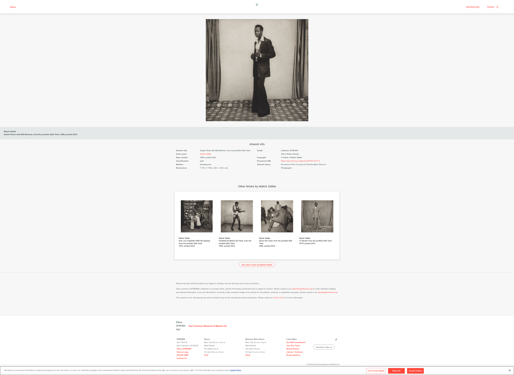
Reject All (396, 371)
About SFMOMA (184, 349)
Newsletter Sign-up (324, 347)
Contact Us (182, 358)
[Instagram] (320, 340)
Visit (206, 355)
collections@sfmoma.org (302, 289)
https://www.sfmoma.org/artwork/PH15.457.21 (300, 161)
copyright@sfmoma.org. (327, 292)
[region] (257, 370)
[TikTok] (336, 340)
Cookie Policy (235, 370)
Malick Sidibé (10, 131)
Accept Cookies (415, 371)
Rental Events (292, 349)
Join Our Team (293, 345)
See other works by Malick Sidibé (257, 265)
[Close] (510, 370)
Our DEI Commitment (295, 342)
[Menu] (7, 6)
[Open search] (503, 7)
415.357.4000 (182, 355)
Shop (247, 355)
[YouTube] (315, 340)
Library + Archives (294, 352)
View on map (182, 352)
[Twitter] (325, 340)
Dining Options (293, 355)
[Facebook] (330, 340)
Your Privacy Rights (376, 371)
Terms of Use (279, 298)
